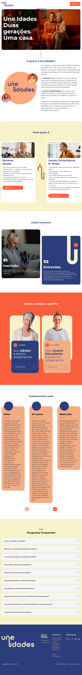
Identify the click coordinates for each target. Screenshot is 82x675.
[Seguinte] (55, 509)
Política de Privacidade (61, 664)
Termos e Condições (74, 664)
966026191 (55, 647)
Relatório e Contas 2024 (45, 641)
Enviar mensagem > (57, 655)
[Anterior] (27, 509)
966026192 (56, 649)
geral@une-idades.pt (56, 644)
